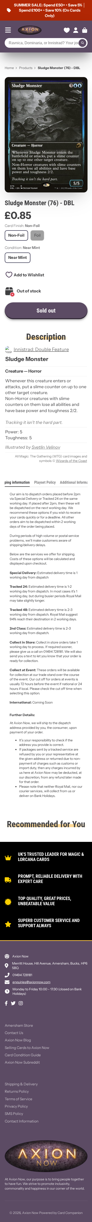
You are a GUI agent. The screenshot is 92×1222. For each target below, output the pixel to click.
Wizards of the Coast (71, 461)
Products (26, 68)
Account (76, 30)
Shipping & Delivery (21, 1084)
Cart (85, 30)
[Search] (83, 43)
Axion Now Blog (18, 1040)
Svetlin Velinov (46, 447)
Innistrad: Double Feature (41, 349)
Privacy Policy (16, 1106)
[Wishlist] (67, 30)
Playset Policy (45, 482)
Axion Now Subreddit (22, 1062)
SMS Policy (14, 1113)
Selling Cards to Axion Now (27, 1047)
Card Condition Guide (23, 1055)
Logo (30, 30)
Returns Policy (17, 1091)
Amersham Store (19, 1025)
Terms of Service (18, 1099)
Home (9, 68)
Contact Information (21, 1121)
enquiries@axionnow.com (31, 982)
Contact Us (14, 1033)
